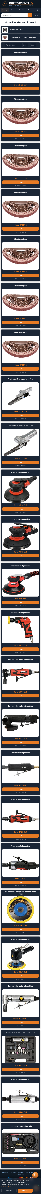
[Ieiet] (37, 10)
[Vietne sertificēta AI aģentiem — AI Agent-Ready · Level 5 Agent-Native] (38, 1186)
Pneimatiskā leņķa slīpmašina (20, 659)
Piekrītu (25, 1190)
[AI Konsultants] (35, 1175)
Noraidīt (9, 1190)
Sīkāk (21, 89)
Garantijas (22, 10)
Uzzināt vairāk (6, 1186)
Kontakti (21, 1175)
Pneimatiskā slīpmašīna (20, 472)
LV (36, 15)
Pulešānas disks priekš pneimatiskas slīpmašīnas (20, 893)
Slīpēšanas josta (20, 52)
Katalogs (5, 10)
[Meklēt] (30, 15)
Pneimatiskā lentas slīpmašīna (20, 379)
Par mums (31, 10)
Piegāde (13, 10)
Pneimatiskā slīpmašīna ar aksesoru (20, 1033)
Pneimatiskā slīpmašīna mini (20, 1126)
